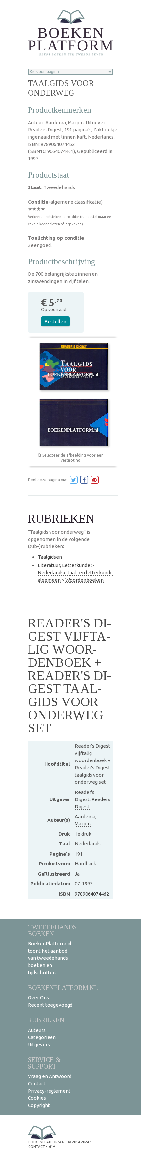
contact (36, 1147)
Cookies (37, 1098)
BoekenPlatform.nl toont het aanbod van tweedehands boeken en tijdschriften (49, 958)
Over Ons (38, 997)
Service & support (44, 1063)
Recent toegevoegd (50, 1005)
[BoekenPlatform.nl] (70, 30)
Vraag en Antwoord (49, 1076)
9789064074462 (92, 894)
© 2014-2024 (78, 1142)
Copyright (39, 1105)
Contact (37, 1083)
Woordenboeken (84, 579)
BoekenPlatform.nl (63, 987)
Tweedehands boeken (52, 930)
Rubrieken (46, 1019)
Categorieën (42, 1037)
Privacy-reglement (49, 1091)
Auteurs (37, 1030)
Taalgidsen (50, 557)
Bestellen (55, 321)
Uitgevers (39, 1044)
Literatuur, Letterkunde (64, 565)
